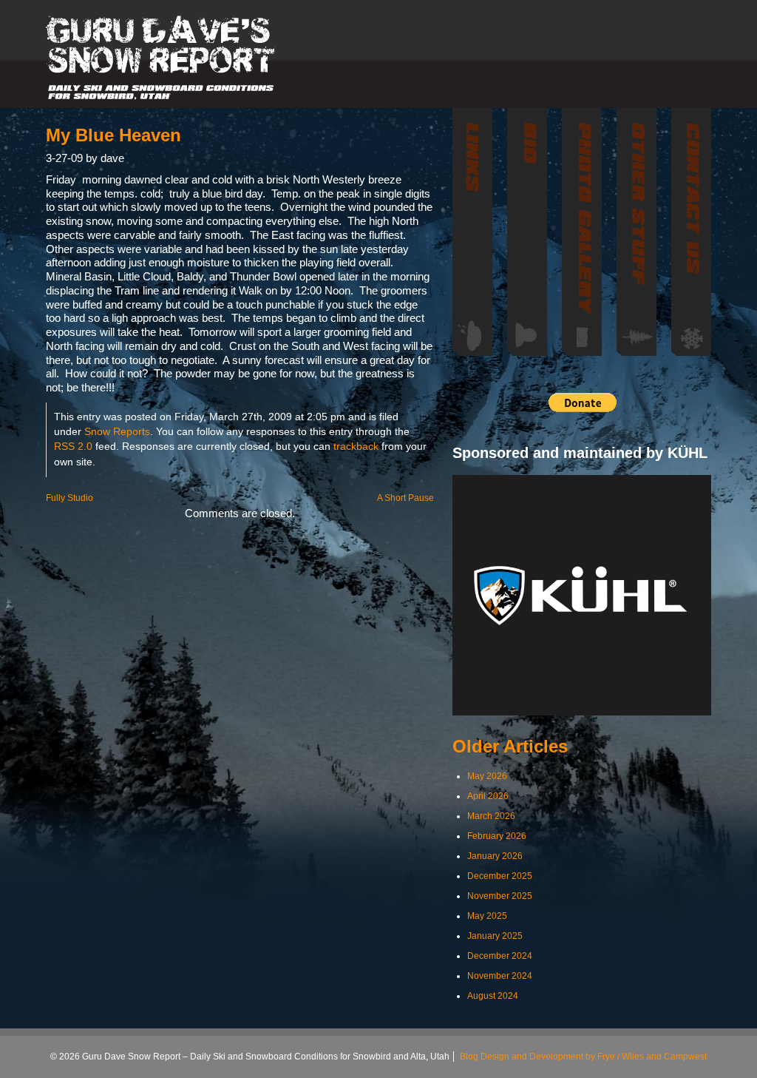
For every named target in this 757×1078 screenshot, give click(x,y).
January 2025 (495, 936)
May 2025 (487, 916)
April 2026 (488, 796)
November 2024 (499, 976)
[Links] (472, 232)
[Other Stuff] (636, 232)
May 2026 (487, 776)
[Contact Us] (691, 232)
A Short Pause (405, 498)
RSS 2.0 (73, 446)
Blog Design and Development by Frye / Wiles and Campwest (583, 1056)
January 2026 (495, 856)
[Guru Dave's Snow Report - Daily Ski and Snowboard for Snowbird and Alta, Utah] (161, 58)
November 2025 (499, 896)
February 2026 (496, 836)
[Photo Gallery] (582, 232)
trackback (355, 446)
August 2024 (492, 996)
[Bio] (527, 232)
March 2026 (491, 816)
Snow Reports (117, 431)
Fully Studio (69, 498)
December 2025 (499, 876)
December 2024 (499, 956)
